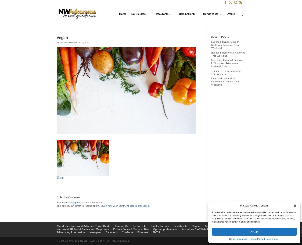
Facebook (112, 232)
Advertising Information (71, 232)
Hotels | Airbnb (186, 14)
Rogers (196, 226)
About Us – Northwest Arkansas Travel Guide (83, 226)
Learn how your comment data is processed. (125, 205)
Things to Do (210, 14)
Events (230, 14)
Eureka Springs (160, 226)
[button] (295, 205)
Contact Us (121, 226)
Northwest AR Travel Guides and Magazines (83, 229)
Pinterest (142, 232)
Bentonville (139, 226)
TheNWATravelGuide (68, 42)
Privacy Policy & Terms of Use (264, 239)
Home (122, 14)
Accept (254, 231)
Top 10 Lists (138, 14)
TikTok (157, 232)
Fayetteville (180, 226)
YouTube (127, 232)
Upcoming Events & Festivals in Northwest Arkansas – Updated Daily (227, 63)
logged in (76, 202)
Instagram (95, 232)
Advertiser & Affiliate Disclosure (201, 229)
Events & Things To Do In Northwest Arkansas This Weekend (225, 44)
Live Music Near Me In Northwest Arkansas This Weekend (225, 81)
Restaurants (161, 14)
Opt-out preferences (238, 239)
